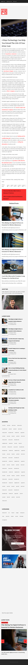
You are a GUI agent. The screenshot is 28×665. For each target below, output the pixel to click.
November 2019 (4, 482)
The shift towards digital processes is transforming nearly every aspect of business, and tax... (14, 227)
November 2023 (16, 439)
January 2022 (10, 457)
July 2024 (3, 436)
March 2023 (4, 446)
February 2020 (4, 479)
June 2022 (8, 454)
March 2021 (22, 464)
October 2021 (11, 461)
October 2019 (11, 482)
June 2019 (8, 486)
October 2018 (11, 493)
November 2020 (4, 472)
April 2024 (17, 436)
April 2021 (17, 464)
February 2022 (4, 457)
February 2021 (4, 468)
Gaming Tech (17, 179)
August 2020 (23, 472)
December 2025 (4, 429)
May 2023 (20, 443)
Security (16, 516)
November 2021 (4, 461)
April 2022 (17, 454)
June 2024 (8, 436)
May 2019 (13, 486)
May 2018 (8, 497)
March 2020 (23, 475)
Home (3, 516)
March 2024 (23, 436)
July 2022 (3, 454)
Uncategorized (4, 519)
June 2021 (8, 464)
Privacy (15, 1)
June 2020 (8, 475)
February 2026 (19, 425)
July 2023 (15, 443)
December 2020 (16, 468)
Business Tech (9, 179)
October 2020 (11, 472)
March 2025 (20, 429)
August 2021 (23, 461)
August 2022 (23, 450)
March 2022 (23, 454)
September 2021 (16, 461)
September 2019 (16, 482)
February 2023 (10, 446)
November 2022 (4, 450)
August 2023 (10, 443)
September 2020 (17, 472)
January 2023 (16, 446)
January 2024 (10, 439)
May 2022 (13, 454)
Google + (16, 185)
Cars (9, 512)
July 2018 (21, 493)
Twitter (8, 185)
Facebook (12, 185)
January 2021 (10, 468)
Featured (12, 512)
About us (3, 1)
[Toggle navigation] (2, 4)
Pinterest (24, 185)
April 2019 (17, 486)
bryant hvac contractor (11, 54)
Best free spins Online (7, 613)
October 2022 (11, 450)
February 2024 (4, 439)
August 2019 (23, 482)
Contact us (9, 1)
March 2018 (18, 497)
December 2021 (16, 457)
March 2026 (14, 425)
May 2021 (13, 464)
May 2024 (13, 436)
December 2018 (16, 489)
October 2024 (17, 432)
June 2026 (3, 425)
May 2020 (13, 475)
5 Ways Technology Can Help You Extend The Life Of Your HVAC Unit (13, 43)
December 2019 (16, 479)
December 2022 (21, 446)
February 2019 (4, 489)
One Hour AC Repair (8, 71)
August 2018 (16, 493)
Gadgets (17, 512)
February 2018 (4, 500)
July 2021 (3, 464)
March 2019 (22, 486)
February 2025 (4, 432)
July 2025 (10, 429)
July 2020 (3, 475)
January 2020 (10, 479)
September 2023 (4, 443)
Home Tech (7, 516)
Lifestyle (12, 516)
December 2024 (10, 432)
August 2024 (22, 432)
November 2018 (4, 493)
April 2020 (17, 475)
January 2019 (10, 489)
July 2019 (3, 486)
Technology (21, 516)
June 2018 (3, 497)
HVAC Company (11, 91)
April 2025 (14, 429)
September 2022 (17, 450)
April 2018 (13, 497)
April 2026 (8, 425)
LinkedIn (19, 185)
